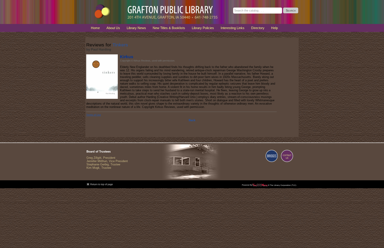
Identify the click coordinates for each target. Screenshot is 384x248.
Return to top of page (101, 184)
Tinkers (120, 45)
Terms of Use (93, 114)
